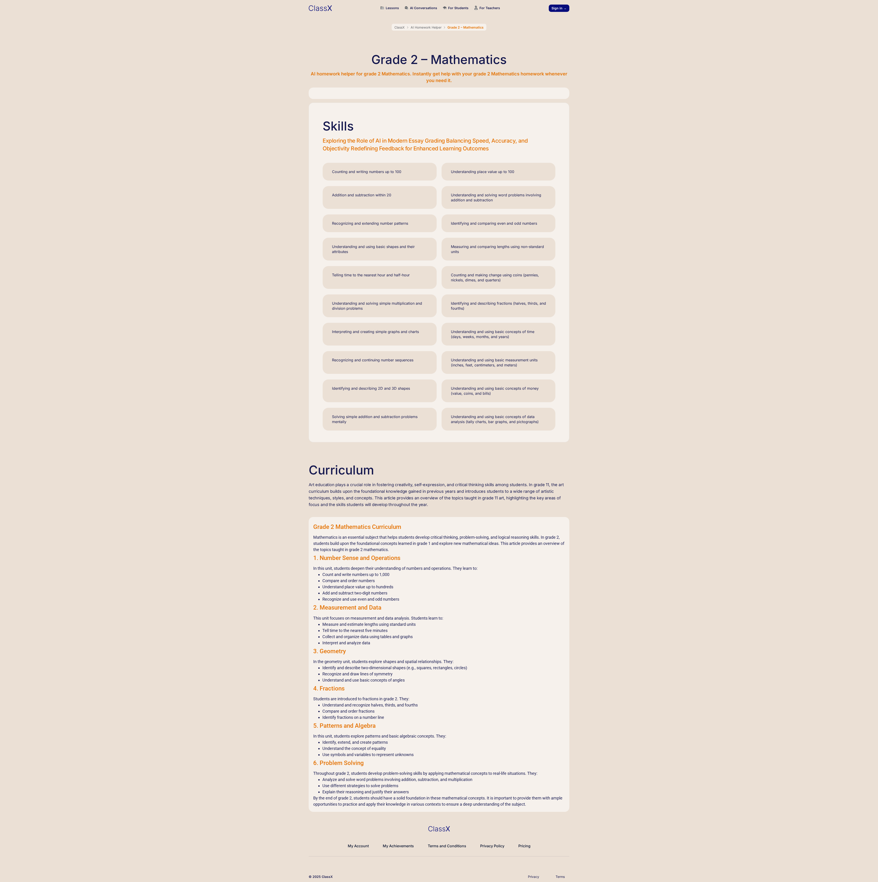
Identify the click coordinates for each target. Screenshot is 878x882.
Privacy (533, 877)
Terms (560, 877)
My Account (358, 846)
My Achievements (398, 846)
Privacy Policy (492, 846)
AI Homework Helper (426, 27)
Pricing (524, 846)
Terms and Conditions (447, 846)
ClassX (399, 27)
